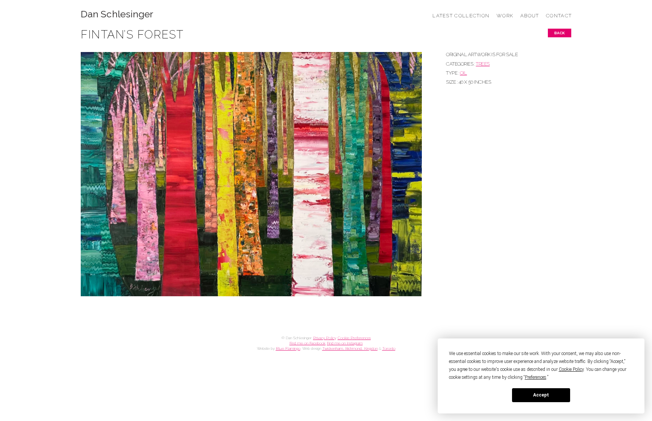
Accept (541, 395)
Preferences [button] (535, 377)
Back (559, 33)
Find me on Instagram (345, 343)
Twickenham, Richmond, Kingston (350, 348)
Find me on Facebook (307, 343)
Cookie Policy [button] (571, 369)
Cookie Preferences (354, 338)
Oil (463, 73)
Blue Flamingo (288, 348)
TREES (483, 64)
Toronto (388, 348)
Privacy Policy (324, 338)
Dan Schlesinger (117, 14)
